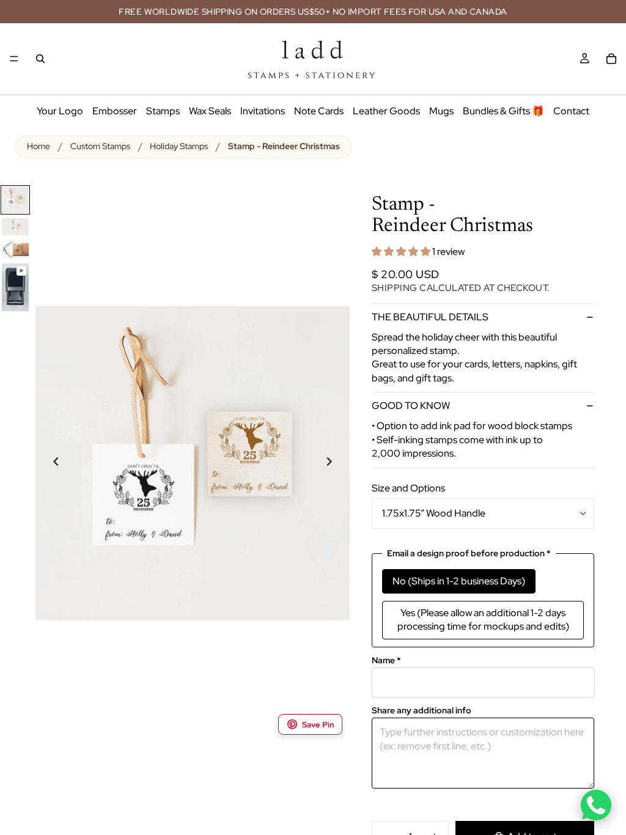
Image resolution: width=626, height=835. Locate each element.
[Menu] (14, 59)
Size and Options (408, 488)
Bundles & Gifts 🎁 (503, 111)
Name (386, 660)
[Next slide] (336, 463)
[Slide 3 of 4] (15, 249)
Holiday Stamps (179, 146)
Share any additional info (421, 710)
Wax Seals (210, 111)
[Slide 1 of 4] (15, 199)
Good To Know (411, 405)
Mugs (441, 111)
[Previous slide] (48, 463)
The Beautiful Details (430, 317)
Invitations (262, 111)
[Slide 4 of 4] (15, 287)
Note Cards (319, 111)
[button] (402, 251)
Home (38, 146)
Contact (571, 111)
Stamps (163, 111)
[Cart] (611, 58)
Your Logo (60, 111)
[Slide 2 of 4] (15, 226)
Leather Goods (386, 111)
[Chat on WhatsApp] (596, 805)
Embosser (114, 111)
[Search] (40, 58)
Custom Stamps (100, 146)
